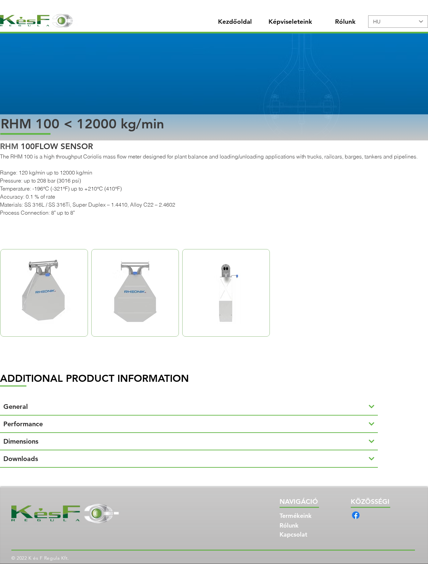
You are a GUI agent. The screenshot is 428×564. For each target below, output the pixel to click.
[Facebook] (356, 515)
